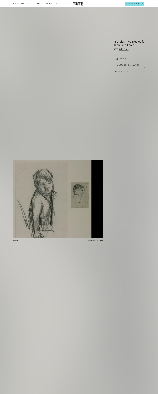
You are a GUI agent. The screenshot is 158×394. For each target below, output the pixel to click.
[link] (49, 240)
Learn (47, 4)
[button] (121, 3)
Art (37, 4)
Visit (30, 4)
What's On (18, 4)
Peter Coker (124, 49)
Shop (57, 4)
